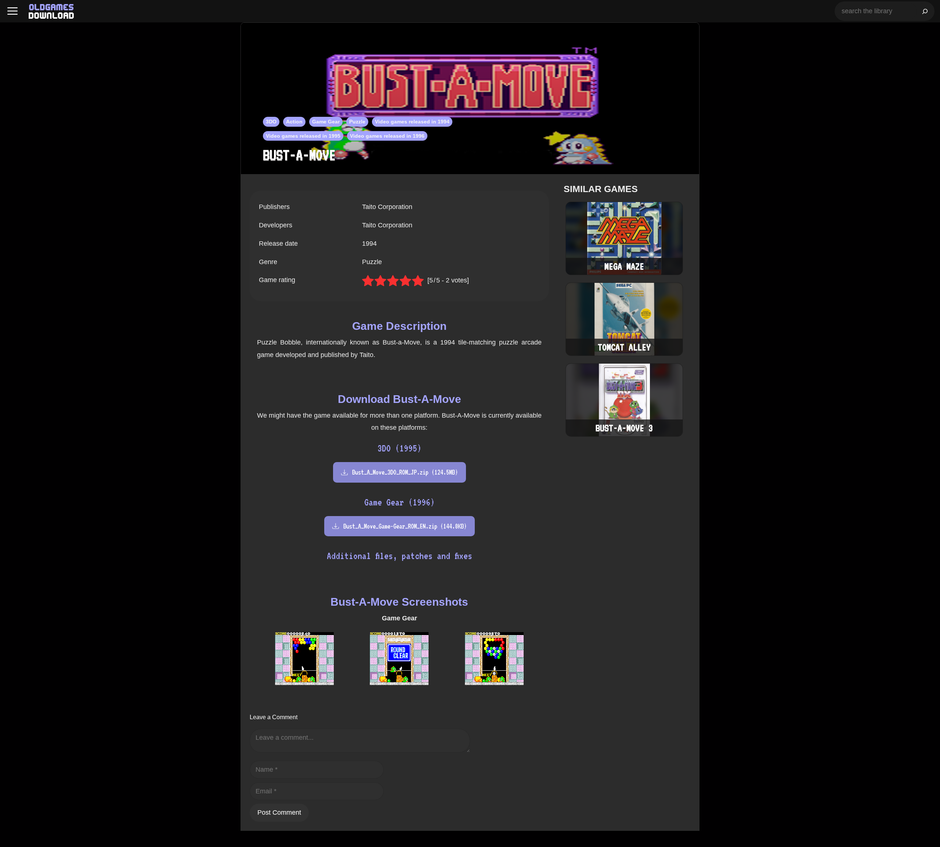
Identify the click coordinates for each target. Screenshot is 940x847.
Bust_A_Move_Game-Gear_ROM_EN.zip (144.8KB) (405, 526)
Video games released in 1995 (303, 136)
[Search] (925, 11)
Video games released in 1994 (412, 122)
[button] (12, 11)
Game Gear (326, 122)
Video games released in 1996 (387, 136)
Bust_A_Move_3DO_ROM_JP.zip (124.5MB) (405, 472)
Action (294, 122)
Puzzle (357, 122)
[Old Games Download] (51, 11)
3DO (271, 122)
